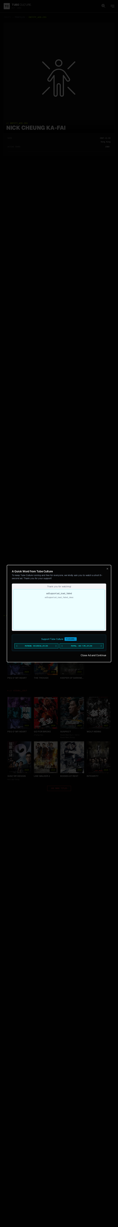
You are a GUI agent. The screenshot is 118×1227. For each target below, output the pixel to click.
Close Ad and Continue (93, 655)
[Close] (107, 568)
